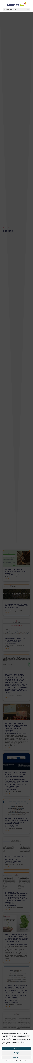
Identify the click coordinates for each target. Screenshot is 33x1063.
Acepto (16, 1048)
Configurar (16, 1057)
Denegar (16, 1053)
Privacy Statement (21, 1060)
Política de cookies (11, 1060)
